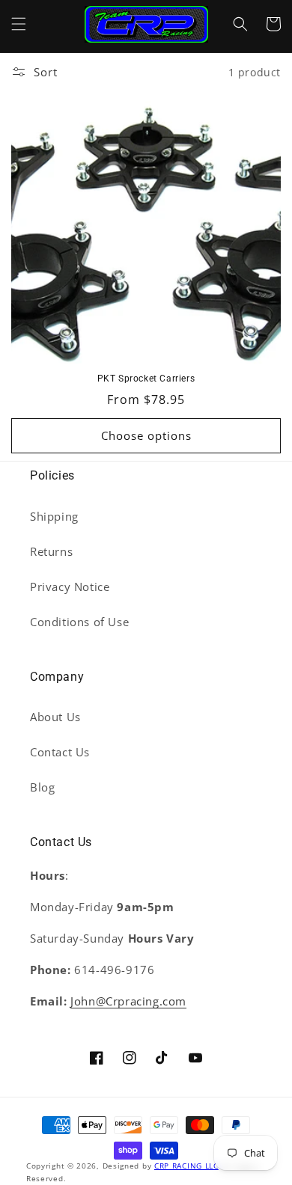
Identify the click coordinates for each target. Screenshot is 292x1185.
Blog (42, 787)
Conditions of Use (79, 621)
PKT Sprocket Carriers (146, 378)
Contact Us (60, 751)
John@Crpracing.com (128, 1000)
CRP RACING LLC (186, 1165)
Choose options (146, 435)
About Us (55, 716)
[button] (18, 23)
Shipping (54, 516)
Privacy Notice (69, 586)
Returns (51, 551)
